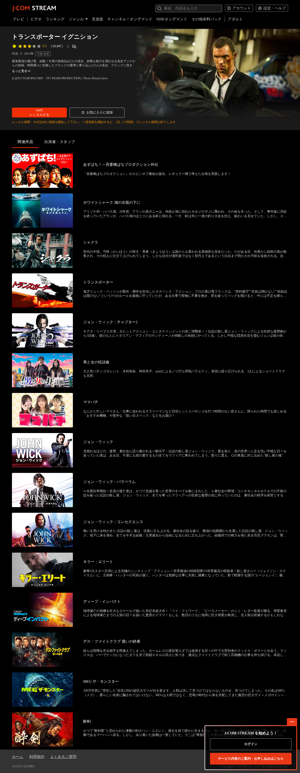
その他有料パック (206, 19)
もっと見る (19, 71)
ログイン (250, 744)
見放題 (97, 19)
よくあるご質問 (63, 757)
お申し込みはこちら (251, 758)
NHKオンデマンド (171, 19)
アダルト (235, 19)
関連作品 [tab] (25, 142)
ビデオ (36, 19)
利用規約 (36, 757)
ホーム (17, 757)
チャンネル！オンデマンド (129, 19)
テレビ (18, 19)
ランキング (55, 19)
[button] (39, 112)
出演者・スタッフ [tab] (59, 142)
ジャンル (76, 19)
